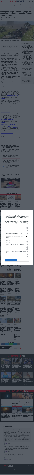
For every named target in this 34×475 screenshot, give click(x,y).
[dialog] (17, 237)
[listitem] (17, 226)
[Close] (31, 212)
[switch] (27, 228)
